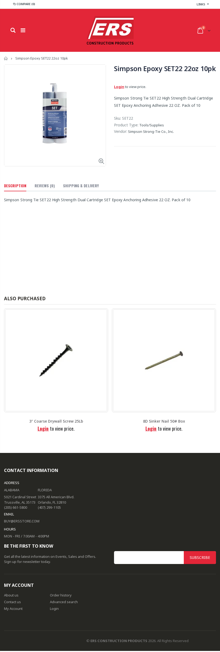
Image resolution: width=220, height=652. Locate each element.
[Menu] (23, 30)
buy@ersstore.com (21, 521)
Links (201, 4)
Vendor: (120, 131)
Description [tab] (15, 185)
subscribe (200, 557)
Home (6, 58)
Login (119, 86)
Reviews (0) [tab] (45, 185)
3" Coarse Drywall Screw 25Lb (56, 421)
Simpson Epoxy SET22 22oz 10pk (165, 68)
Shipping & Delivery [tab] (81, 185)
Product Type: (126, 124)
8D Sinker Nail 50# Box (164, 421)
